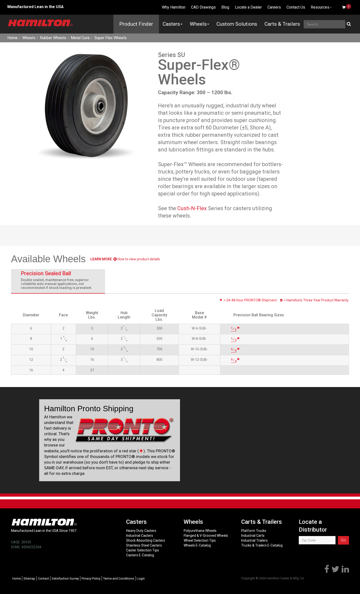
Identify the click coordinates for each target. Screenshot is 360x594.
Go (343, 540)
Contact (43, 578)
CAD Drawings (203, 7)
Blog (225, 7)
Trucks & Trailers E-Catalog (262, 545)
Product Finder (136, 24)
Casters (171, 24)
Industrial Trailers (254, 540)
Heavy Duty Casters (141, 531)
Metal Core (80, 37)
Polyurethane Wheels (200, 531)
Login (141, 578)
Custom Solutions (236, 24)
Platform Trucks (253, 531)
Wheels (198, 24)
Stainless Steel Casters (144, 545)
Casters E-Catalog (140, 555)
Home (12, 37)
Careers (274, 7)
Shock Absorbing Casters (145, 540)
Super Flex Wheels (110, 37)
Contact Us (296, 7)
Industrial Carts (252, 535)
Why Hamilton (173, 7)
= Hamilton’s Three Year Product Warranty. (316, 300)
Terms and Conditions (118, 578)
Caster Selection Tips (142, 550)
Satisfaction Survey (65, 578)
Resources (320, 7)
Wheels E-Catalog (197, 545)
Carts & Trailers (282, 24)
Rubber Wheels (53, 37)
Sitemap (29, 578)
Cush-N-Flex (192, 208)
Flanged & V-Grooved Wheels (206, 535)
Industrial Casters (139, 535)
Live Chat (145, 7)
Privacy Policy (91, 578)
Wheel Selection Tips (200, 540)
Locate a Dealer (248, 7)
